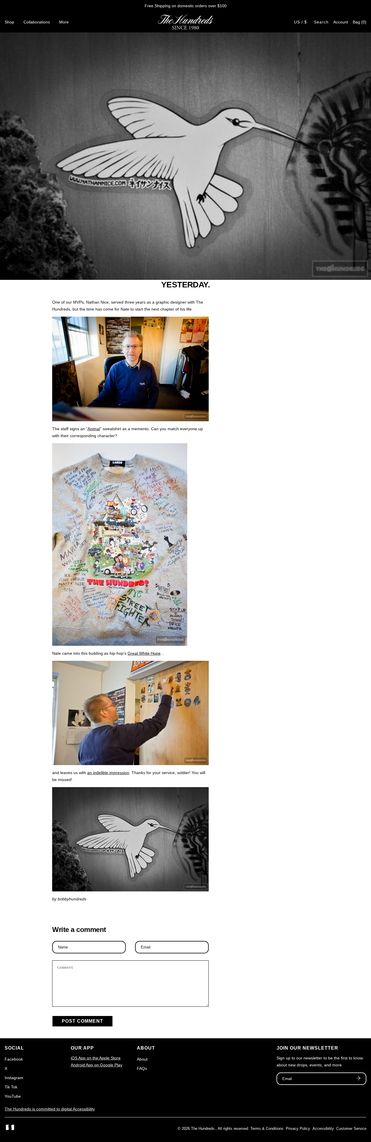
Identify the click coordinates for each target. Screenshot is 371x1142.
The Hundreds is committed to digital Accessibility (50, 1109)
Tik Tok (11, 1087)
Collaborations (36, 22)
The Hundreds (202, 1128)
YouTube (13, 1096)
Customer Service (351, 1128)
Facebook (14, 1059)
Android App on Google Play (96, 1065)
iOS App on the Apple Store (96, 1058)
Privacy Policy (298, 1128)
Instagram (14, 1077)
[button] (359, 22)
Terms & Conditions (266, 1128)
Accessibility (323, 1128)
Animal (94, 428)
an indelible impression (108, 772)
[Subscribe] (358, 1078)
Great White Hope (144, 653)
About (142, 1059)
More (64, 22)
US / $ (300, 22)
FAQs (142, 1068)
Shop (9, 22)
